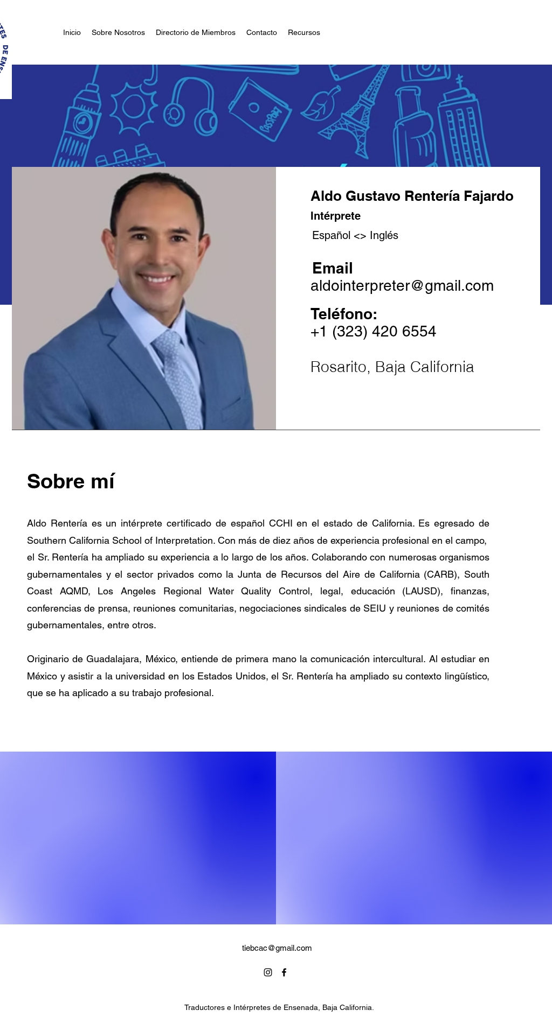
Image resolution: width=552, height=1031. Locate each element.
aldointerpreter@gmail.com (402, 285)
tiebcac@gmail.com (277, 947)
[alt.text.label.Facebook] (284, 972)
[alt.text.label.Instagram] (268, 972)
